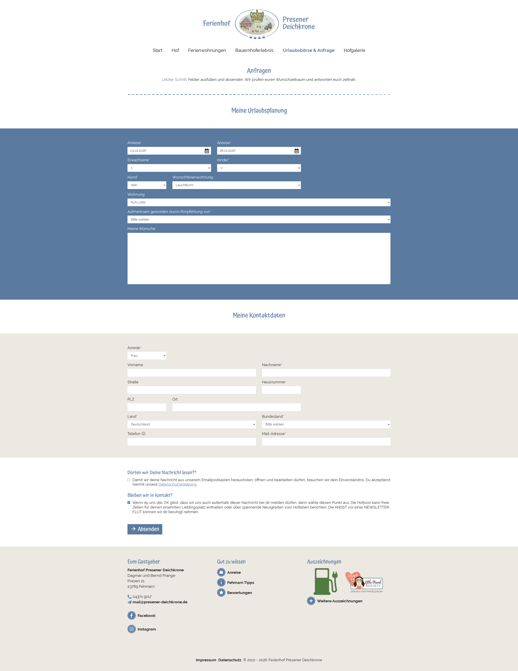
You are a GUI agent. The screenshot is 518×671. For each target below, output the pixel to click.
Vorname (135, 365)
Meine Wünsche (141, 229)
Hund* (132, 177)
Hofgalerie (354, 50)
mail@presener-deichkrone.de (160, 602)
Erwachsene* (138, 160)
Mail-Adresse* (274, 434)
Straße (132, 382)
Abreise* (224, 143)
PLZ (130, 399)
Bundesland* (273, 416)
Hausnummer (274, 382)
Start (157, 50)
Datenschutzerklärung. (177, 484)
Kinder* (223, 160)
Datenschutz (229, 660)
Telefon (134, 434)
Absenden (148, 529)
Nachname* (272, 365)
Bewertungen (239, 592)
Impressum (206, 660)
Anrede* (134, 348)
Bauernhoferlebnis (254, 50)
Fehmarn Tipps (240, 582)
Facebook (147, 615)
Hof (175, 50)
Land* (132, 416)
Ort (175, 399)
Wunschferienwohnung (192, 177)
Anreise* (134, 143)
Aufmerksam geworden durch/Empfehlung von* (169, 211)
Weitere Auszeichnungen (339, 601)
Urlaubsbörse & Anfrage (308, 50)
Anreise (234, 572)
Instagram (147, 629)
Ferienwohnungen (207, 50)
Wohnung (135, 194)
